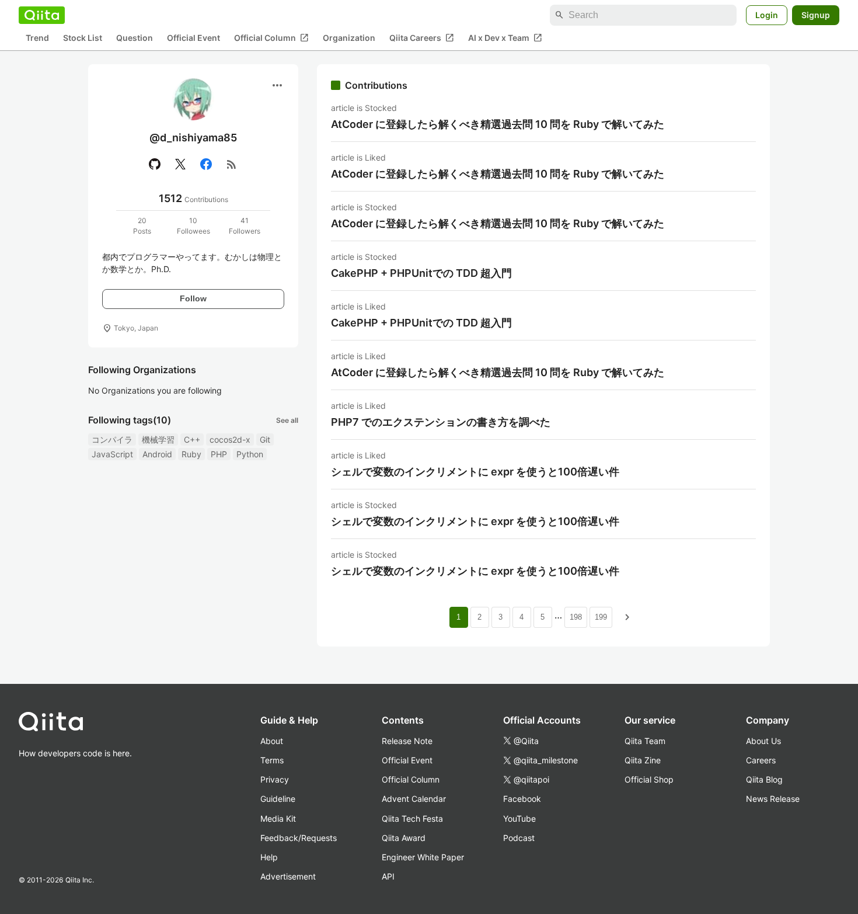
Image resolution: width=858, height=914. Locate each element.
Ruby (191, 454)
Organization (349, 38)
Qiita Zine (643, 760)
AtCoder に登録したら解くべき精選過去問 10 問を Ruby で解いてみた (497, 124)
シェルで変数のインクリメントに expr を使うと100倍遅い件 (475, 471)
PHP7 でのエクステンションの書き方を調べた (440, 422)
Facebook (522, 799)
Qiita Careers (421, 38)
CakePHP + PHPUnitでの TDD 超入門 (421, 273)
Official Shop (649, 779)
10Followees (193, 225)
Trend (37, 38)
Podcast (519, 838)
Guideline (277, 799)
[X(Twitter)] (180, 164)
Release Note (407, 741)
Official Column (271, 38)
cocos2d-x (230, 439)
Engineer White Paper (423, 857)
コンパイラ (112, 439)
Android (157, 454)
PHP (219, 454)
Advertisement (288, 876)
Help (269, 857)
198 (576, 617)
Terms (272, 760)
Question (134, 38)
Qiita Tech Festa (412, 818)
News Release (773, 799)
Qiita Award (403, 838)
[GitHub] (155, 164)
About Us (763, 741)
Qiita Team (645, 741)
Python (249, 454)
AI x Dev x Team (505, 38)
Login (766, 15)
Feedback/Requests (298, 838)
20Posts (142, 225)
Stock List (82, 38)
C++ (192, 439)
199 (601, 617)
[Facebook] (206, 164)
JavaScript (112, 454)
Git (265, 439)
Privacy (274, 779)
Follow (193, 298)
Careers (761, 760)
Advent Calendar (414, 799)
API (388, 876)
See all (287, 420)
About (271, 741)
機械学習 (158, 439)
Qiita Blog (764, 779)
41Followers (244, 225)
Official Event (193, 38)
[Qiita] (42, 15)
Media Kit (278, 818)
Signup (815, 15)
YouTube (519, 818)
